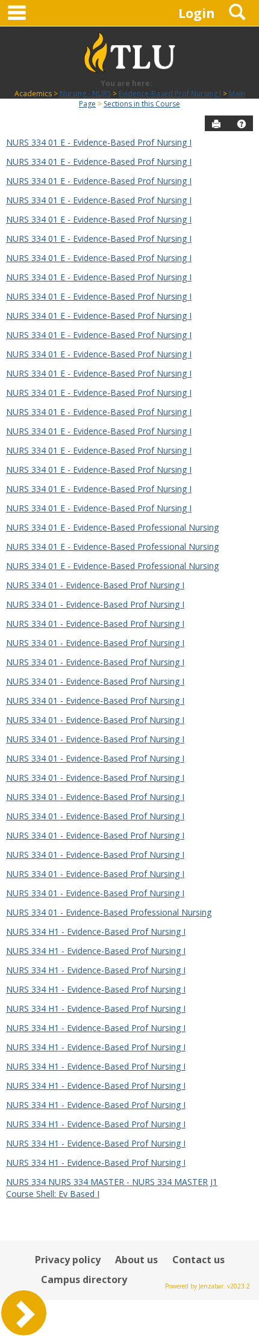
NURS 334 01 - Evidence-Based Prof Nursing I (95, 585)
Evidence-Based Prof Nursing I (170, 93)
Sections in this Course (142, 104)
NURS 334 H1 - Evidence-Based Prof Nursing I (96, 931)
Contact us (198, 1259)
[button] (241, 124)
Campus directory (84, 1279)
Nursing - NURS (85, 93)
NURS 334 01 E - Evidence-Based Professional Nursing (112, 527)
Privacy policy (68, 1259)
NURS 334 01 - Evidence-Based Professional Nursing (108, 912)
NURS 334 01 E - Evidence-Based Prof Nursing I (99, 142)
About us (136, 1259)
